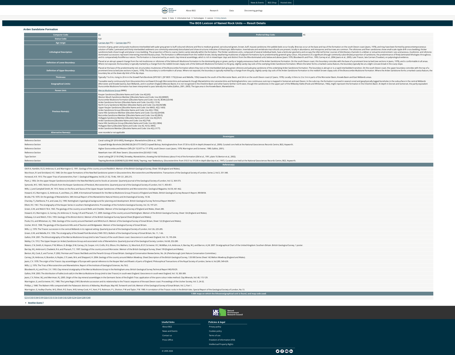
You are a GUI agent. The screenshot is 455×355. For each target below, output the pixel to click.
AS (99, 34)
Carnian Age (103, 42)
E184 (36, 297)
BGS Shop (272, 2)
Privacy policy (215, 326)
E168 (60, 297)
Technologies (198, 18)
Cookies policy (215, 331)
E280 (84, 297)
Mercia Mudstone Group (109, 90)
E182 (65, 297)
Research (214, 10)
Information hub (183, 18)
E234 (74, 297)
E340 (88, 297)
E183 (31, 297)
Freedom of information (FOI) (222, 340)
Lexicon (210, 18)
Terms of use (214, 335)
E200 (69, 297)
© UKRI (167, 351)
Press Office (167, 340)
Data (231, 10)
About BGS (191, 10)
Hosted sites (286, 2)
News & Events (257, 2)
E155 (50, 297)
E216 (27, 297)
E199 (41, 297)
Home (164, 18)
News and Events (169, 331)
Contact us (167, 335)
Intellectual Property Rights (221, 344)
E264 (79, 297)
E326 (46, 297)
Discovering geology (253, 10)
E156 (55, 297)
